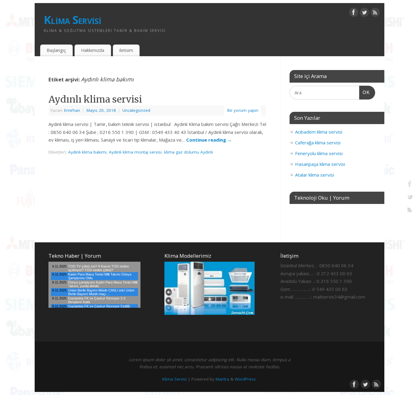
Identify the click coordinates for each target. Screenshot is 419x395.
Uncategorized (136, 110)
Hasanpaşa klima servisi (320, 164)
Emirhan (72, 110)
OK (364, 92)
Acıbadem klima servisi (318, 132)
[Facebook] (353, 13)
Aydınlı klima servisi (95, 99)
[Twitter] (364, 13)
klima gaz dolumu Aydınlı (188, 152)
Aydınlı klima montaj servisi (135, 152)
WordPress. (246, 379)
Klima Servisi (73, 19)
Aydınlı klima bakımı (87, 152)
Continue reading (209, 140)
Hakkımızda (92, 50)
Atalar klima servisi (314, 175)
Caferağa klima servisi (317, 142)
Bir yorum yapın (242, 110)
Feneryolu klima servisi (319, 153)
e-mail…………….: (296, 297)
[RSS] (375, 13)
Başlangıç (56, 50)
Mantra (222, 379)
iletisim (126, 50)
